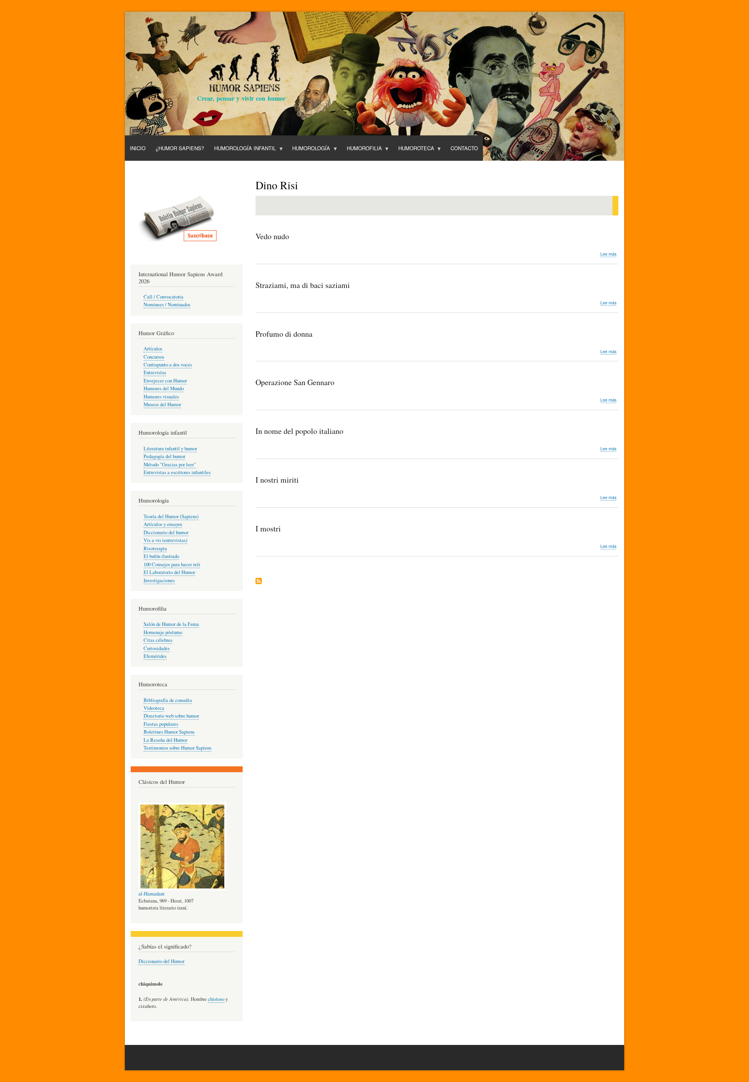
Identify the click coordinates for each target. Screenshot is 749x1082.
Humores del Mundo (164, 388)
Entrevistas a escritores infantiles (177, 472)
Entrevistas (155, 372)
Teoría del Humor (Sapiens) (171, 516)
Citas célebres (158, 640)
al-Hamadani (151, 893)
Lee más (608, 254)
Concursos (154, 357)
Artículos (153, 348)
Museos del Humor (162, 404)
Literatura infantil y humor (170, 448)
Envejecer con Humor (165, 380)
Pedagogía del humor (164, 456)
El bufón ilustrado (161, 556)
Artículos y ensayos (163, 524)
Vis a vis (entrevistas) (165, 540)
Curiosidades (157, 648)
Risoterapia (155, 548)
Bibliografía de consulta (168, 700)
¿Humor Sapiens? (180, 148)
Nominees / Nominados (167, 304)
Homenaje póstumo (163, 632)
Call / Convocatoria (163, 296)
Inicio (138, 148)
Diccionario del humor (166, 532)
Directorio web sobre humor (171, 715)
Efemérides (155, 656)
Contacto (464, 148)
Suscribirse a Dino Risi (259, 581)
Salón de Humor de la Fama (171, 624)
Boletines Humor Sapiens (169, 731)
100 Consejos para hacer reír (172, 564)
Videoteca (154, 708)
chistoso (216, 999)
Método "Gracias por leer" (170, 464)
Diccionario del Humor (161, 961)
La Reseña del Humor (165, 740)
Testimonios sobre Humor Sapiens (177, 747)
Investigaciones (159, 580)
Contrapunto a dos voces (168, 364)
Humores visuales (161, 396)
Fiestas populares (161, 724)
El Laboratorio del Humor (169, 572)
